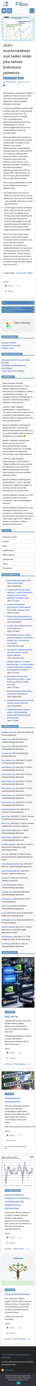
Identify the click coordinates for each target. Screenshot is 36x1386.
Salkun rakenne (8, 555)
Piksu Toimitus (20, 1249)
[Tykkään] (4, 85)
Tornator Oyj (6, 753)
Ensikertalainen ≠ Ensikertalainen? (16, 409)
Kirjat (4, 546)
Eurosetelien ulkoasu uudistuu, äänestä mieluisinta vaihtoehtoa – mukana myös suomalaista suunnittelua (20, 639)
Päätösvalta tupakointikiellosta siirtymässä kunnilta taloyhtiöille (20, 618)
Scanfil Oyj (6, 943)
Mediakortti (6, 1357)
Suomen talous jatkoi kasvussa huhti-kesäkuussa (19, 627)
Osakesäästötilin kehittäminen (19, 302)
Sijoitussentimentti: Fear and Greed (16, 360)
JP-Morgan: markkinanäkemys (14, 365)
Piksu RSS (9, 1370)
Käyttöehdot (23, 1354)
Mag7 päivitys (11, 1016)
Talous (20, 78)
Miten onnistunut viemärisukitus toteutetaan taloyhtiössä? (20, 692)
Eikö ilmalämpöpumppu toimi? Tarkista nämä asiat (19, 582)
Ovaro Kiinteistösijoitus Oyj (12, 864)
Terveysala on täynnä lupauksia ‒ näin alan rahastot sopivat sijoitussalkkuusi (20, 652)
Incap (4, 885)
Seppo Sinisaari (20, 1064)
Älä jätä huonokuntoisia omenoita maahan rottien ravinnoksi (20, 702)
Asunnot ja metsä (10, 78)
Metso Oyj (6, 816)
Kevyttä (5, 541)
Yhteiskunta (7, 568)
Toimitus (13, 1354)
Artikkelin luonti (8, 348)
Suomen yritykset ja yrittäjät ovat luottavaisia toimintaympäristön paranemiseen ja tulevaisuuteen (17, 1201)
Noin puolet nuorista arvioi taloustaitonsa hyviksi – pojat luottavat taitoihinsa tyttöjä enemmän (19, 680)
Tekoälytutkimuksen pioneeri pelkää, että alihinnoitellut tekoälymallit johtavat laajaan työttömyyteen (18, 713)
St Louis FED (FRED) (24, 273)
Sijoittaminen (7, 559)
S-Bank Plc (6, 878)
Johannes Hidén (20, 1147)
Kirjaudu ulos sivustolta (11, 345)
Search (32, 10)
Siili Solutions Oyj (8, 760)
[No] (33, 1380)
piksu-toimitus (25, 82)
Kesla (4, 913)
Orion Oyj (5, 854)
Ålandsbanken (7, 936)
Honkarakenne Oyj (9, 920)
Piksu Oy (5, 1354)
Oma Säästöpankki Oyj (11, 871)
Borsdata (5, 362)
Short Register (7, 368)
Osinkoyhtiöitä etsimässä (12, 386)
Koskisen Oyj (7, 892)
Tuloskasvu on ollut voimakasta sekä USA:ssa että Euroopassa (17, 498)
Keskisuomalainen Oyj (10, 809)
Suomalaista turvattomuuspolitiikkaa (22, 309)
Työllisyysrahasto (9, 844)
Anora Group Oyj (8, 927)
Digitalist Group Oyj (9, 732)
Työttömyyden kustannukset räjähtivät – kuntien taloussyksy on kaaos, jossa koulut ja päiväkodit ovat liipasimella (20, 593)
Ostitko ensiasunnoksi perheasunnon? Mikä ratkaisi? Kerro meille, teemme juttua (19, 607)
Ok (18, 1383)
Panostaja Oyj (7, 899)
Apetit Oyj (5, 906)
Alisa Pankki (6, 830)
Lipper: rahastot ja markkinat (13, 371)
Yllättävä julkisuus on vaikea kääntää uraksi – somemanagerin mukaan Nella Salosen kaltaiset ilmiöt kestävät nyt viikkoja (20, 665)
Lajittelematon (8, 550)
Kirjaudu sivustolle (9, 342)
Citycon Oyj (6, 739)
